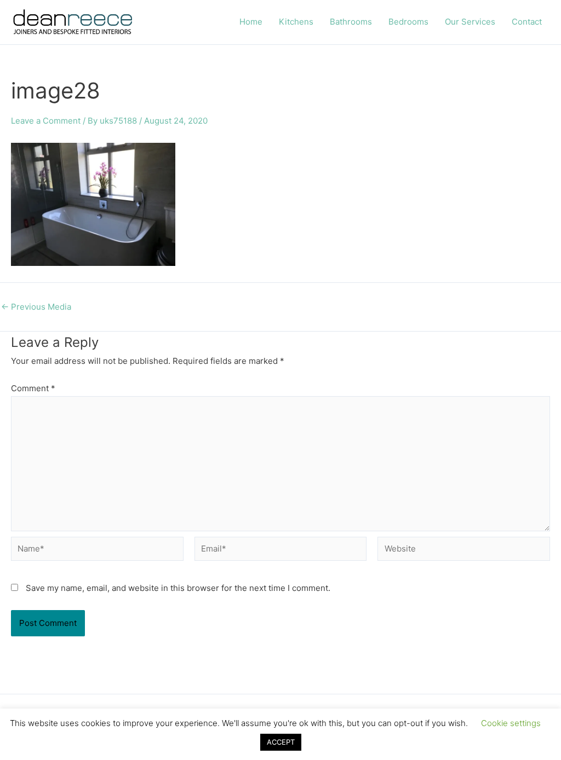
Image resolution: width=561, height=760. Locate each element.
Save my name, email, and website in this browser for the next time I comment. (178, 588)
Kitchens (296, 21)
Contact (527, 21)
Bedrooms (408, 21)
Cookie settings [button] (511, 723)
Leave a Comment (46, 120)
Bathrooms (351, 21)
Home (250, 21)
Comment (33, 388)
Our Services (470, 21)
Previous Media (36, 307)
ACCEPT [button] (281, 742)
